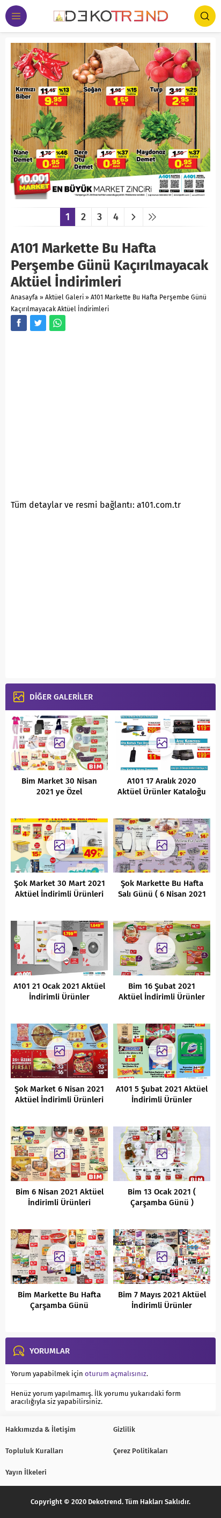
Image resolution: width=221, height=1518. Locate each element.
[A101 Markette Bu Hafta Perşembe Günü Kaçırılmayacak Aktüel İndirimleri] (110, 195)
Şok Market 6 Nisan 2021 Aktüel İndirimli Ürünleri (59, 1094)
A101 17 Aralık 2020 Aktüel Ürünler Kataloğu (161, 786)
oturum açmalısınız (115, 1374)
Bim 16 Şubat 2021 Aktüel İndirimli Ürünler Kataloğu (162, 996)
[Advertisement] (101, 418)
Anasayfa (24, 297)
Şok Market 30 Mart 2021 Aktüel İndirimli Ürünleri (59, 888)
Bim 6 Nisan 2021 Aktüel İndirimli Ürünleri (60, 1197)
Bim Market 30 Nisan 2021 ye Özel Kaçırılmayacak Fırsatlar (59, 791)
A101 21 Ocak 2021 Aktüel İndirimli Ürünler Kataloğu (59, 996)
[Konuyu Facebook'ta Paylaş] (19, 323)
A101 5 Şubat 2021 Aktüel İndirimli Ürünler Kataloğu (162, 1099)
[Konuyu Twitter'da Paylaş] (38, 323)
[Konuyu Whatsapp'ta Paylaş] (57, 323)
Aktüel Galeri (64, 297)
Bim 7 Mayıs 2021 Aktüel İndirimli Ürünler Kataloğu (162, 1305)
